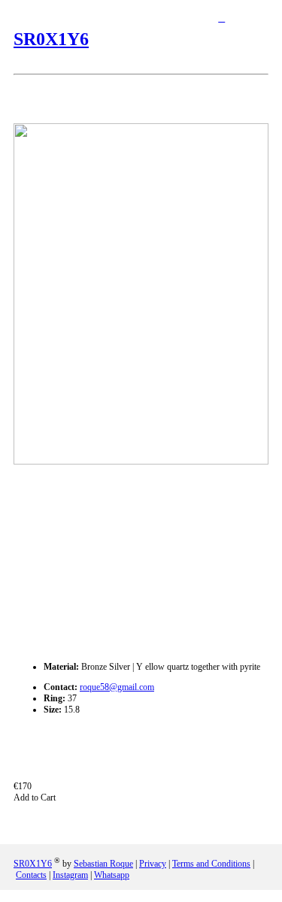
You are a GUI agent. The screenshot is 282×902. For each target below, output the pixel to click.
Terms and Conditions (211, 863)
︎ (221, 18)
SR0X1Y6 (51, 39)
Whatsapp (111, 875)
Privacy (152, 863)
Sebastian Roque (103, 863)
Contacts (31, 875)
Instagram (70, 875)
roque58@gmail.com (117, 687)
